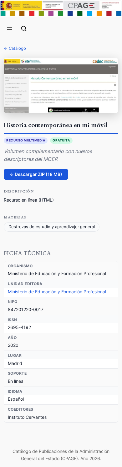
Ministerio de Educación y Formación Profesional (57, 291)
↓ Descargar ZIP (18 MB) (36, 174)
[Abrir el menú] (9, 28)
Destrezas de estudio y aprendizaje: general (51, 226)
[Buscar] (24, 28)
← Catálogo (15, 48)
